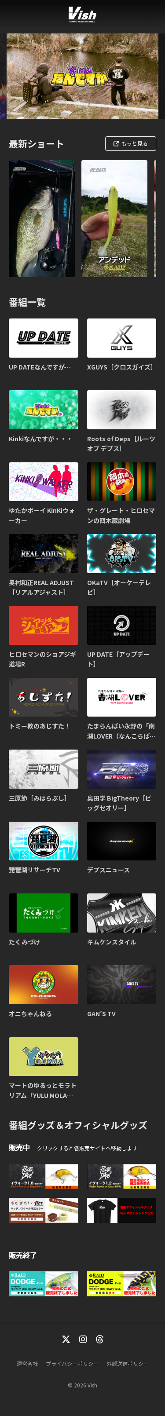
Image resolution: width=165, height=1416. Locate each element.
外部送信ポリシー (127, 1363)
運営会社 (27, 1363)
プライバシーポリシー (72, 1363)
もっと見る (134, 143)
